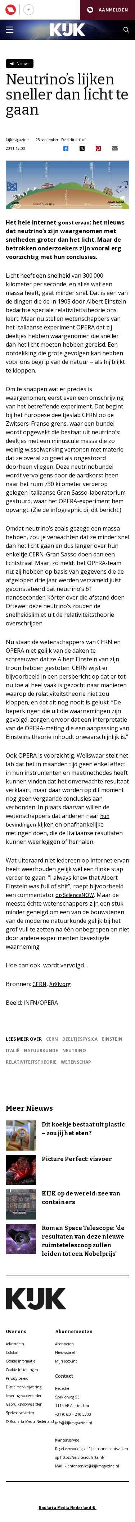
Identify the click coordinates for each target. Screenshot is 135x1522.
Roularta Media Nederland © (67, 1507)
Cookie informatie (20, 1361)
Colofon (12, 1352)
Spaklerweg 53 (67, 1397)
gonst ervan (74, 222)
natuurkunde (41, 1050)
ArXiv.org (60, 983)
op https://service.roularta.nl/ (79, 1457)
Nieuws (22, 63)
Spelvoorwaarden (20, 1412)
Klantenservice (67, 1440)
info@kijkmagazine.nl (73, 1422)
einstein (112, 1039)
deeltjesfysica (80, 1039)
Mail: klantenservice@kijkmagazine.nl (87, 1465)
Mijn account (66, 1361)
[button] (107, 10)
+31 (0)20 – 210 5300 (73, 1414)
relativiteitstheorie (31, 1062)
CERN (39, 983)
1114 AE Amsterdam (72, 1405)
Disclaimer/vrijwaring (23, 1386)
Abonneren (64, 1343)
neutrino (74, 1050)
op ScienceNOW (74, 894)
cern (52, 1039)
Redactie (62, 1388)
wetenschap (76, 1062)
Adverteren (15, 1343)
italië (12, 1050)
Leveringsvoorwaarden (24, 1395)
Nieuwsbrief (65, 1352)
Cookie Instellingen (22, 1369)
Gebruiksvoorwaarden (24, 1404)
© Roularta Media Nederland (30, 1421)
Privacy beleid (17, 1378)
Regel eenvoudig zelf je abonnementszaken (91, 1448)
